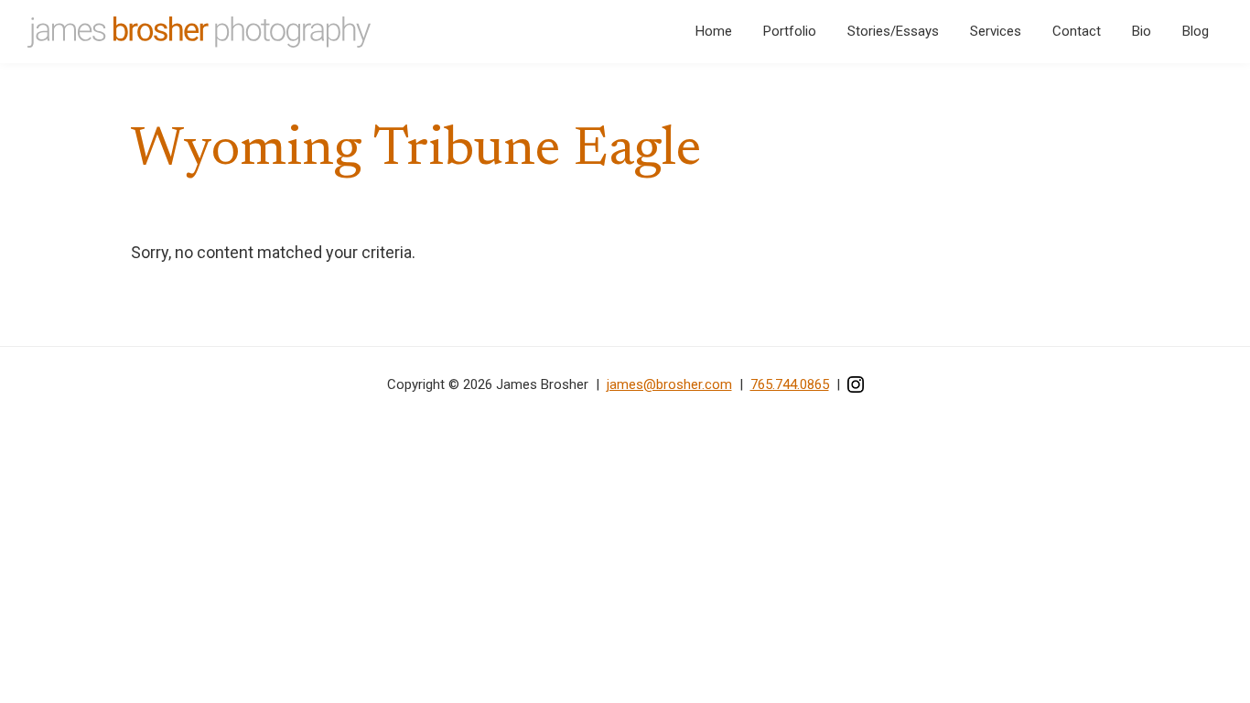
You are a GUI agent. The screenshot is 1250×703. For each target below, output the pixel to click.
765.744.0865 (789, 384)
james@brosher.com (669, 384)
